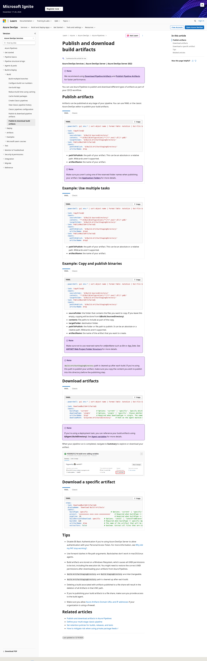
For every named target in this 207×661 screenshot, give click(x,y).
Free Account (177, 27)
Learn (65, 35)
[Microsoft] (4, 20)
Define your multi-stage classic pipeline (84, 621)
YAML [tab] (66, 113)
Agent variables (99, 436)
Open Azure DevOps (194, 27)
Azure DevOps (83, 35)
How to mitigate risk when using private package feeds (92, 628)
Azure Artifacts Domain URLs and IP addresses (107, 602)
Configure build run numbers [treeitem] (20, 83)
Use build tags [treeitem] (14, 87)
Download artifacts (180, 43)
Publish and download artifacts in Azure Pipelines (89, 618)
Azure (72, 35)
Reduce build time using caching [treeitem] (22, 92)
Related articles (179, 52)
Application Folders (91, 178)
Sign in (201, 21)
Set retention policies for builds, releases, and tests (90, 625)
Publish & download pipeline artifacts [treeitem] (20, 115)
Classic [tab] (75, 113)
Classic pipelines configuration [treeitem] (21, 109)
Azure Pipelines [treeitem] (11, 48)
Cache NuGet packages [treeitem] (18, 96)
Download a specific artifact (184, 46)
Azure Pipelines (98, 35)
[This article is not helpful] (195, 60)
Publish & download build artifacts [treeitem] (19, 122)
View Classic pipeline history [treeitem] (20, 105)
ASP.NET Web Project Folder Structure (84, 349)
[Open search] (195, 21)
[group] (103, 138)
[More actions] (143, 36)
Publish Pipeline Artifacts (128, 76)
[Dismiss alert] (202, 5)
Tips (174, 49)
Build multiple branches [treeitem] (18, 79)
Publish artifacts (179, 40)
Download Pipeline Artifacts (98, 76)
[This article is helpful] (192, 60)
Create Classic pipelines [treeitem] (18, 100)
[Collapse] (35, 33)
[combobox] (19, 38)
